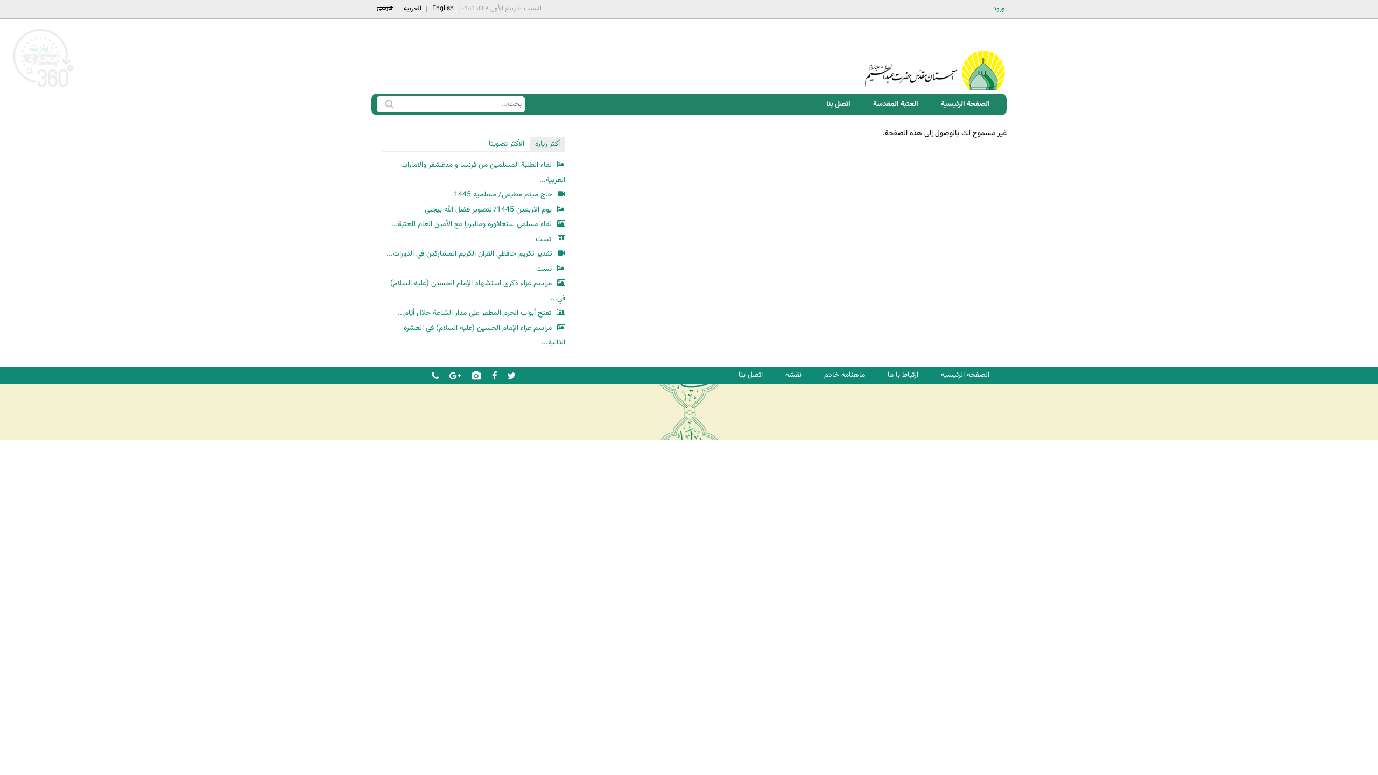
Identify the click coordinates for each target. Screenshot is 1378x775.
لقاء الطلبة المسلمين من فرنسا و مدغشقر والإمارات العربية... (483, 172)
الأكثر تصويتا (506, 144)
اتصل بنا (838, 104)
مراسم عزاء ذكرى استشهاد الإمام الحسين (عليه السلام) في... (477, 291)
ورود (999, 8)
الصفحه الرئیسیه (965, 375)
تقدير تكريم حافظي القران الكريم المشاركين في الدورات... (469, 253)
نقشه (793, 375)
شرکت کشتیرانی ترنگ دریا (37, 430)
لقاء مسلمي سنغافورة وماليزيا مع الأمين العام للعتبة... (471, 224)
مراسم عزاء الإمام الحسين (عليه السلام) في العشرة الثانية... (484, 335)
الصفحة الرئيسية (965, 104)
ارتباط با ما (903, 375)
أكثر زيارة (547, 144)
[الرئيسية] (935, 56)
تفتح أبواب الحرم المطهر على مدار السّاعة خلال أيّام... (474, 313)
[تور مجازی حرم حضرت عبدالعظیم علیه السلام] (43, 88)
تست (543, 239)
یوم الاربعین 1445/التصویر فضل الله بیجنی (488, 209)
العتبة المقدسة (895, 104)
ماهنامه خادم (844, 375)
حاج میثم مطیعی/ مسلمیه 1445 (503, 194)
